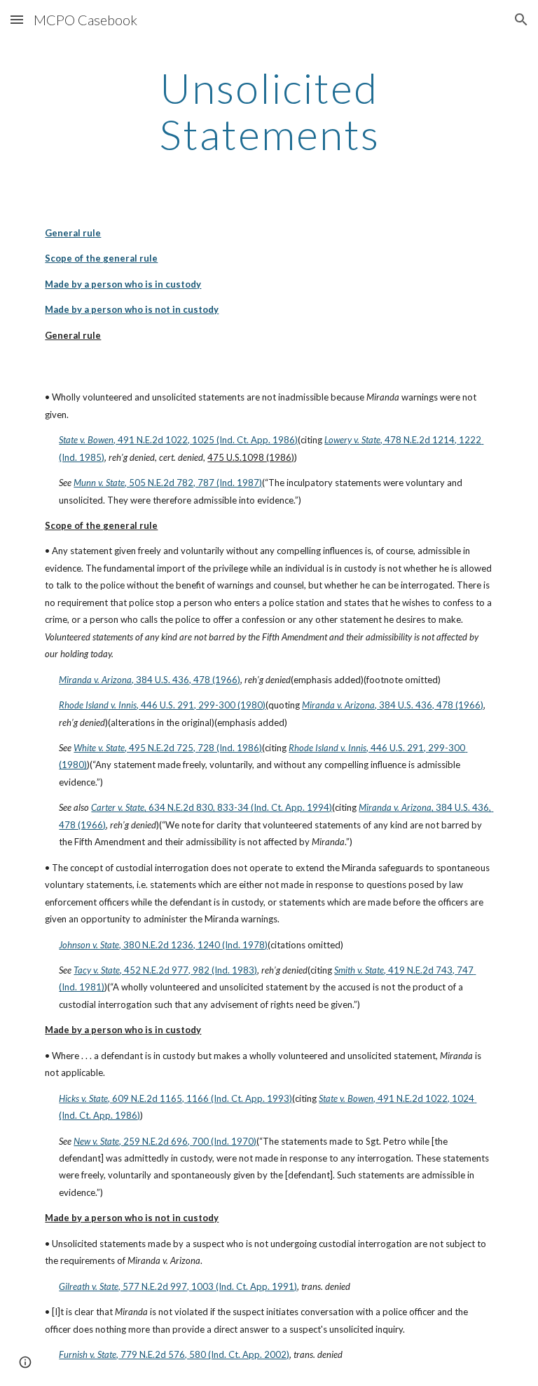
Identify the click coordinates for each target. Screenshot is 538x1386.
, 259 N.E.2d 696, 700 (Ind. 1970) (187, 1141)
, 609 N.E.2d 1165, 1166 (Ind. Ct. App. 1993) (200, 1098)
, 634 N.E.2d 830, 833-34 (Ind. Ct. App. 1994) (238, 807)
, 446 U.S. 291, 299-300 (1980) (201, 705)
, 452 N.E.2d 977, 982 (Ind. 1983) (188, 970)
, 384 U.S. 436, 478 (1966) (186, 679)
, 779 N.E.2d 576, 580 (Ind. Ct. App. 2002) (202, 1354)
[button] (17, 19)
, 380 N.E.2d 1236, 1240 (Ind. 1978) (193, 944)
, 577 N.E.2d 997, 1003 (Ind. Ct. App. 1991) (207, 1286)
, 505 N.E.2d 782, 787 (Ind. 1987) (193, 482)
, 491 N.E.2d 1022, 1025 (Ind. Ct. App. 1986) (205, 439)
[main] (269, 111)
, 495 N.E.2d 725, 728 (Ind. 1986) (193, 747)
